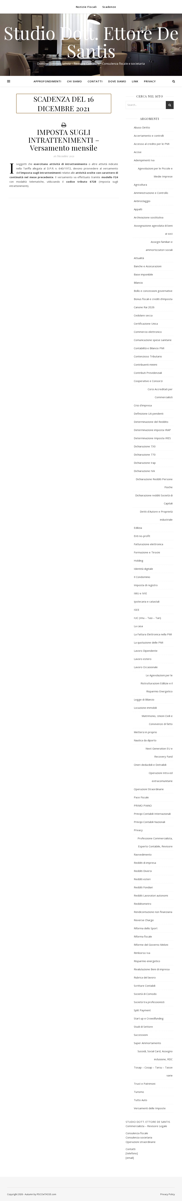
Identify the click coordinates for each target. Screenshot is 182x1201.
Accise (137, 152)
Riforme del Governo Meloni (151, 944)
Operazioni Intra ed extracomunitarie (161, 777)
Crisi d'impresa (143, 405)
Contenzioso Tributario (148, 356)
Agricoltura (140, 184)
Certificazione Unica (146, 323)
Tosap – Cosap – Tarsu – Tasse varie (153, 1071)
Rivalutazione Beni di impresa (152, 969)
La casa (138, 626)
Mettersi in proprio (145, 732)
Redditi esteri (142, 879)
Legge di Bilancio (144, 699)
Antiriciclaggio (142, 201)
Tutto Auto (140, 1100)
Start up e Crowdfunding (149, 1018)
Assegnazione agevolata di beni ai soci (153, 229)
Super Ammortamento (147, 1043)
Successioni (141, 1035)
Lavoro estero (142, 659)
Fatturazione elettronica (148, 544)
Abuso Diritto (142, 127)
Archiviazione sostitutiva (148, 217)
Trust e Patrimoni (144, 1083)
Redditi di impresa (145, 862)
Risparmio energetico (147, 961)
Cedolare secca (143, 315)
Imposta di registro (146, 585)
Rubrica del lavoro (145, 977)
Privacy (150, 81)
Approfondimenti (47, 81)
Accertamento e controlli (149, 135)
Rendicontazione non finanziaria (153, 912)
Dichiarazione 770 (145, 454)
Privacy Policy (167, 1194)
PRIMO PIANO (143, 805)
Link (135, 81)
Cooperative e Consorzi (148, 381)
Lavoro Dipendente (145, 650)
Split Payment (142, 1010)
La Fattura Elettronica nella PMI (153, 634)
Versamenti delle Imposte (150, 1108)
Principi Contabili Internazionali (152, 813)
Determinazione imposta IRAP (152, 430)
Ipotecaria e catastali (146, 601)
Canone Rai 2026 (144, 307)
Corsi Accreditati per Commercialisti (160, 393)
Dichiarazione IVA (144, 471)
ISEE (136, 609)
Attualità (139, 258)
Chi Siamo (74, 81)
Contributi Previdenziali (148, 372)
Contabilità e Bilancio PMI (149, 348)
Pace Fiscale (141, 797)
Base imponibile (143, 274)
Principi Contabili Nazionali (149, 822)
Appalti (138, 209)
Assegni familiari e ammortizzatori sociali (159, 246)
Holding (138, 560)
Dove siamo (117, 81)
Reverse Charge (144, 920)
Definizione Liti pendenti (148, 413)
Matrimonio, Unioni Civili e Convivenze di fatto (157, 720)
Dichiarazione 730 (145, 446)
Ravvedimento (143, 854)
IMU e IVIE (140, 593)
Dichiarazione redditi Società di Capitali (154, 499)
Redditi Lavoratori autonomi (151, 895)
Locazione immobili (145, 707)
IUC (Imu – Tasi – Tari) (147, 618)
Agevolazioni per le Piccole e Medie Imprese (155, 172)
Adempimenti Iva (144, 160)
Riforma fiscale (143, 936)
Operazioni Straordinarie (149, 789)
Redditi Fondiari (143, 887)
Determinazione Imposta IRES (152, 438)
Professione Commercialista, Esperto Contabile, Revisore (155, 842)
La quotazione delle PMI (148, 642)
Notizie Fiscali (86, 7)
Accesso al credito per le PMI (152, 144)
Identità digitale (143, 568)
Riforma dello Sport (145, 928)
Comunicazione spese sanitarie (153, 340)
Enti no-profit (142, 536)
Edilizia (138, 528)
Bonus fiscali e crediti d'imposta (153, 299)
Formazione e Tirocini (147, 552)
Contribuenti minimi (145, 364)
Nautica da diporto (145, 740)
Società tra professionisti (149, 1002)
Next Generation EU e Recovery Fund (159, 752)
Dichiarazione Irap (145, 462)
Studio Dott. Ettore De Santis (91, 41)
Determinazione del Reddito (151, 421)
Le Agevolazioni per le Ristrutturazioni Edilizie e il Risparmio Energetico (157, 683)
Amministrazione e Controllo (151, 193)
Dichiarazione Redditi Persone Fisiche (154, 483)
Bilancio (138, 282)
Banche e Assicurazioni (147, 266)
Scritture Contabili (144, 985)
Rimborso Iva (142, 953)
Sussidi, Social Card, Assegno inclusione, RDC (155, 1055)
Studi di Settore (143, 1026)
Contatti (95, 81)
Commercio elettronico (148, 332)
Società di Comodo (145, 994)
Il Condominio (142, 577)
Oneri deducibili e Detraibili (150, 764)
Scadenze (109, 7)
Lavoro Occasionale (146, 667)
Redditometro (142, 903)
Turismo (139, 1092)
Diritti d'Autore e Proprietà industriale (156, 515)
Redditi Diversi (143, 871)
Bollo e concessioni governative (153, 291)
